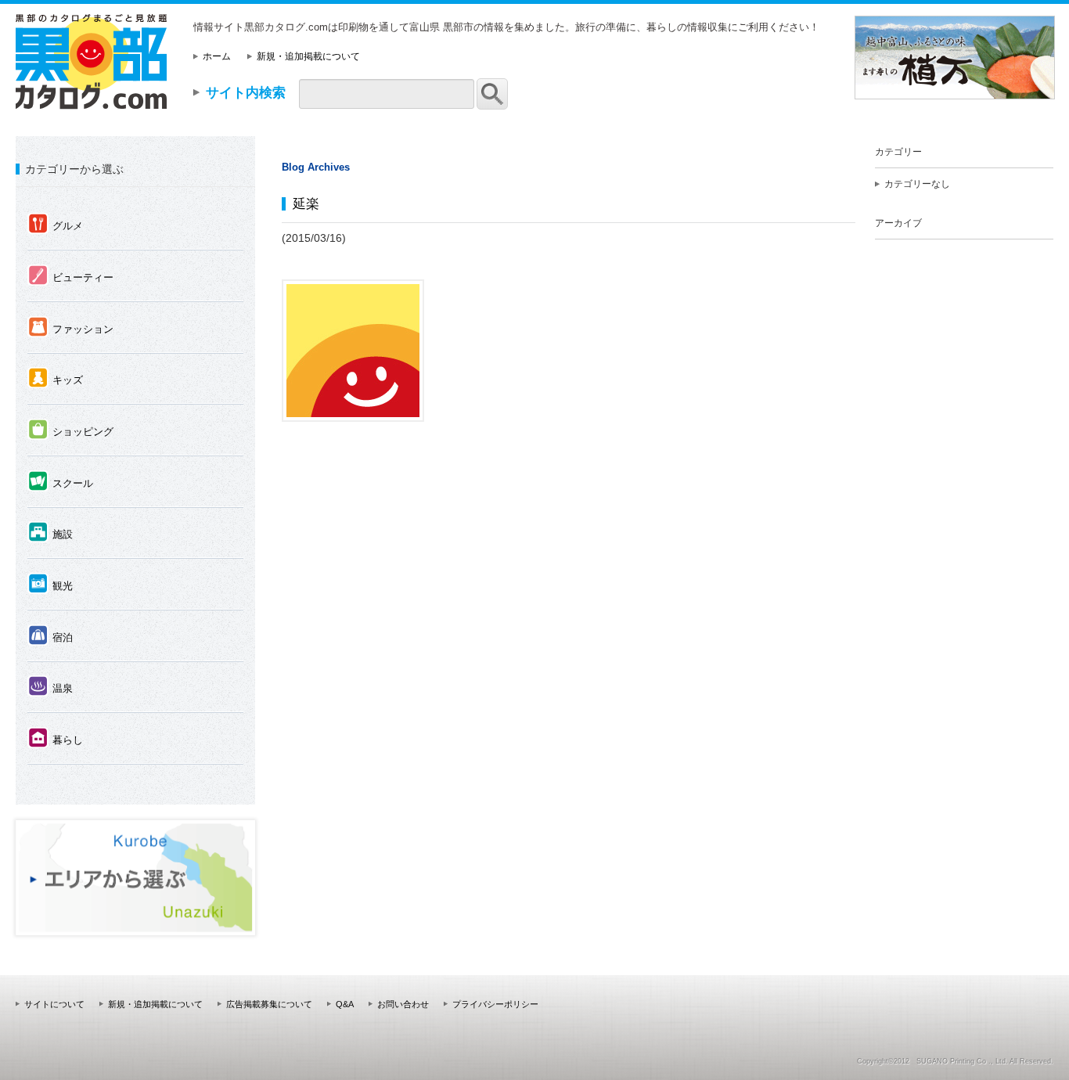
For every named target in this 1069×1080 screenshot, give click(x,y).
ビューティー (70, 276)
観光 (50, 584)
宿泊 (50, 636)
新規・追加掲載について (308, 56)
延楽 (306, 203)
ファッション (70, 328)
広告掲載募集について (269, 1004)
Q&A (345, 1004)
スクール (60, 482)
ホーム (217, 56)
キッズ (55, 378)
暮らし (55, 738)
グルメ (55, 224)
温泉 (50, 687)
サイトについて (54, 1004)
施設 (50, 533)
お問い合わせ (403, 1004)
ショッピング (70, 430)
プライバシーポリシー (495, 1004)
